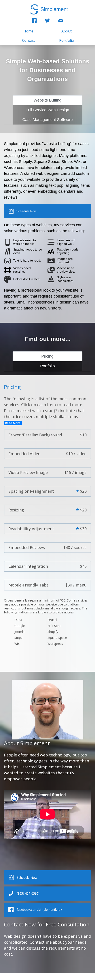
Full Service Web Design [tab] (47, 110)
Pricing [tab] (47, 356)
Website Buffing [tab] (47, 100)
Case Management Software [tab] (47, 119)
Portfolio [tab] (47, 366)
